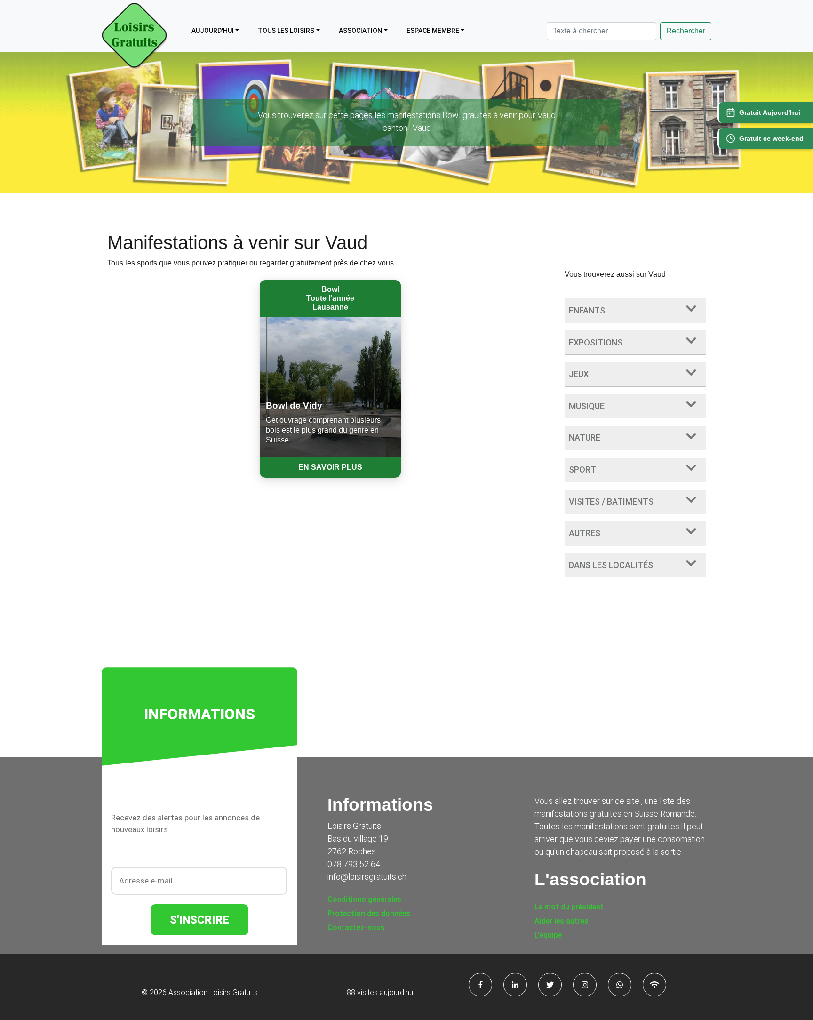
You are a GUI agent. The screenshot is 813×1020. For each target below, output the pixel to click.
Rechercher (685, 31)
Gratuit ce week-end (771, 138)
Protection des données (368, 913)
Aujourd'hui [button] (212, 30)
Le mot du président (569, 906)
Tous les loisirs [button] (286, 30)
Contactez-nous (356, 927)
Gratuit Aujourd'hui (769, 112)
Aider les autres (561, 920)
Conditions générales (364, 899)
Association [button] (360, 30)
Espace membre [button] (432, 30)
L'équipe (548, 935)
